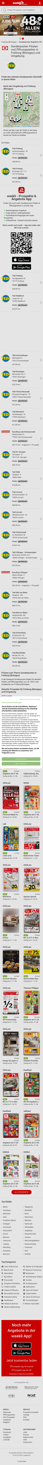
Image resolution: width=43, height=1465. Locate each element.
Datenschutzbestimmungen (30, 699)
